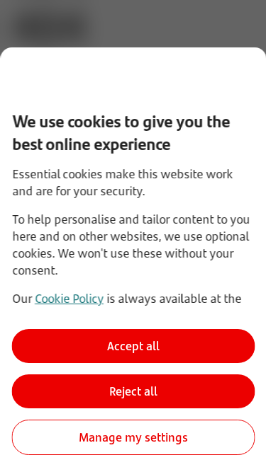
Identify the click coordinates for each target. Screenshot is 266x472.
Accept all (133, 346)
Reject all (133, 391)
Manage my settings (133, 437)
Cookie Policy (68, 298)
